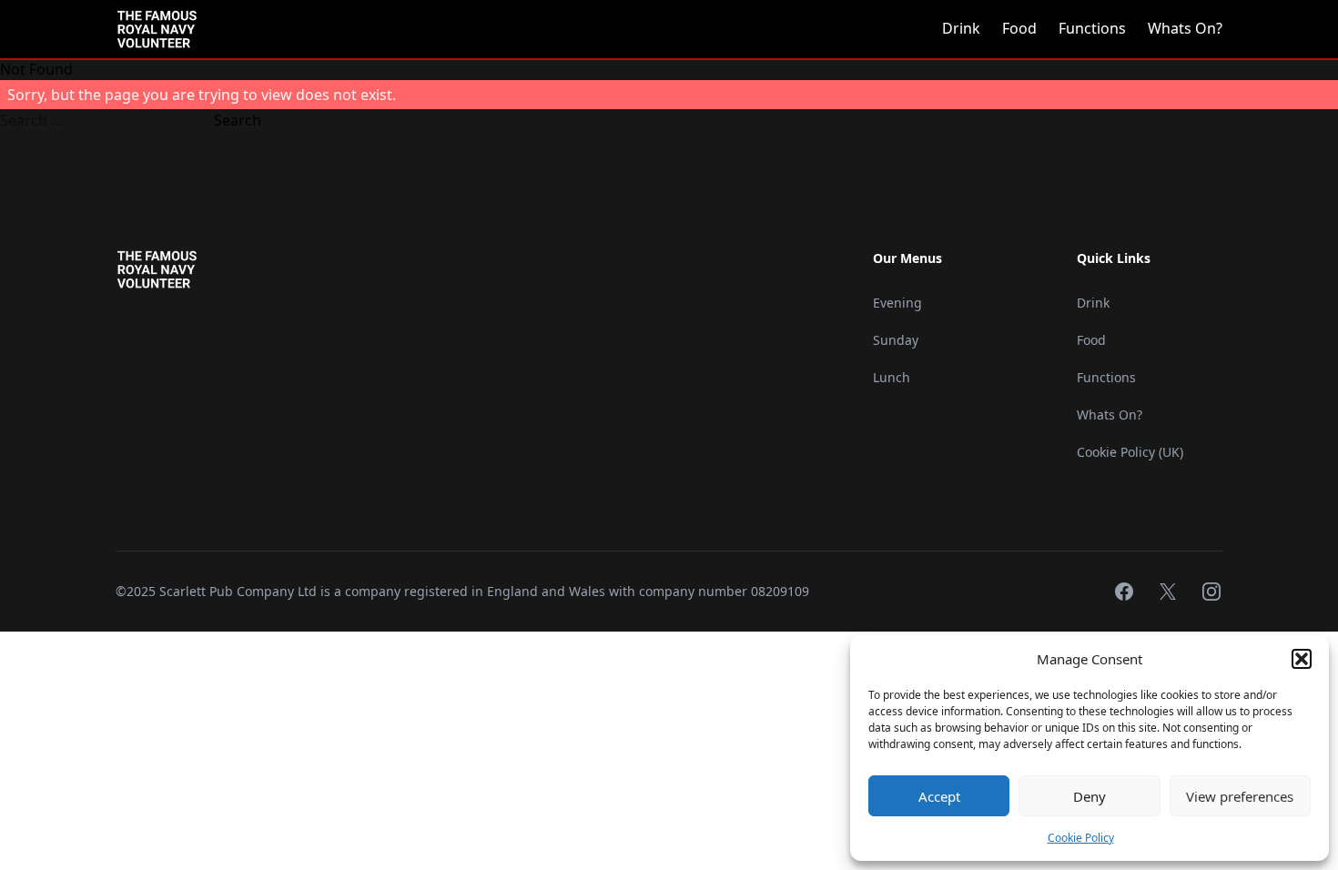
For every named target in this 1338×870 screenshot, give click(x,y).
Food (1019, 28)
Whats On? (1185, 28)
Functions (1092, 28)
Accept (939, 796)
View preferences (1239, 796)
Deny (1089, 796)
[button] (1301, 659)
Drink (961, 28)
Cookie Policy (1081, 837)
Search (237, 120)
